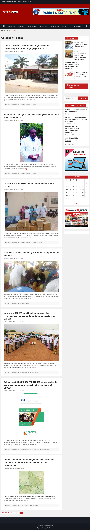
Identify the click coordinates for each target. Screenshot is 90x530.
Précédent (5, 512)
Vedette (36, 372)
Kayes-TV (65, 26)
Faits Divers (43, 26)
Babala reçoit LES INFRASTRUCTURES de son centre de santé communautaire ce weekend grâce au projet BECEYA (30, 385)
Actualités (11, 26)
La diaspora (32, 26)
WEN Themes (49, 528)
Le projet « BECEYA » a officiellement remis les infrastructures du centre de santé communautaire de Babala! (29, 316)
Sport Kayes (55, 26)
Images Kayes (76, 26)
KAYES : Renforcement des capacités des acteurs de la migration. (80, 55)
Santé (34, 104)
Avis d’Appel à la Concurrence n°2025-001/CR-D (73, 140)
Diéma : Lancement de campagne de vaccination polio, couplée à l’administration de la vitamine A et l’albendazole (30, 462)
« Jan (76, 203)
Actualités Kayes (24, 372)
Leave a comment (12, 104)
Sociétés (21, 26)
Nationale (28, 104)
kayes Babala (45, 449)
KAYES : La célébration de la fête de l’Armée (81, 44)
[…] (36, 100)
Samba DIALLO (19, 51)
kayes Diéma (34, 505)
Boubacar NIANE (19, 322)
